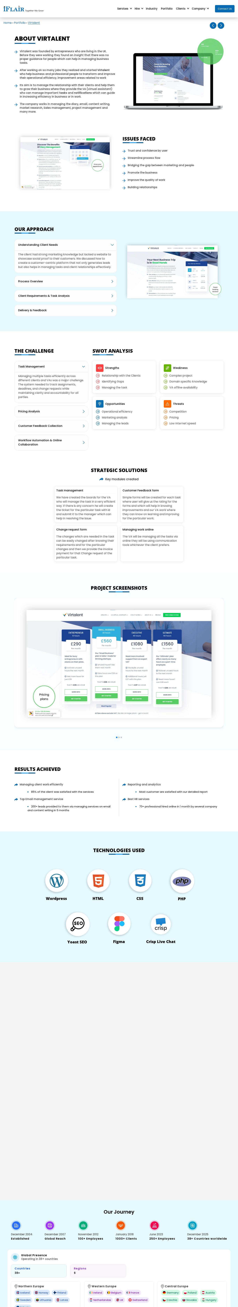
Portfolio (166, 8)
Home (7, 23)
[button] (116, 737)
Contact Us (225, 8)
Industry (152, 8)
